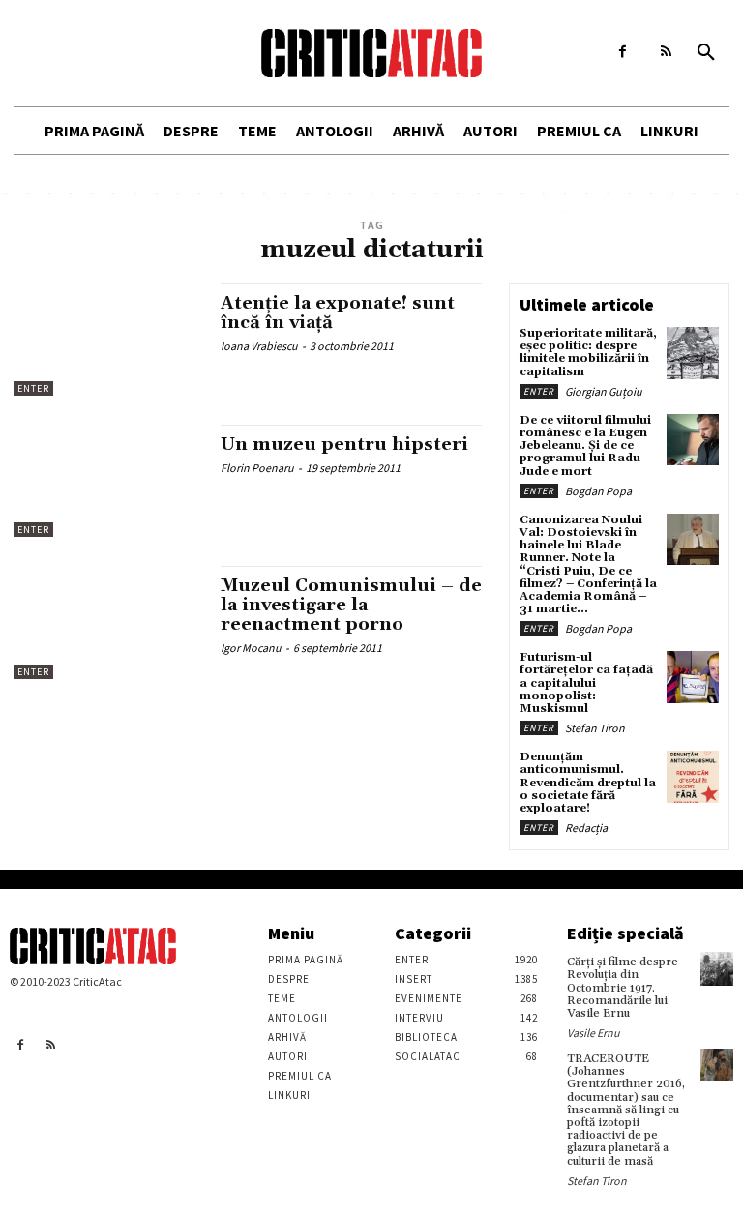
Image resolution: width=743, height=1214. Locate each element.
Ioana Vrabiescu (259, 346)
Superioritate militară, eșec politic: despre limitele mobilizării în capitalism (588, 352)
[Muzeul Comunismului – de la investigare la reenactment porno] (107, 622)
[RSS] (666, 52)
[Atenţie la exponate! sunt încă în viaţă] (107, 339)
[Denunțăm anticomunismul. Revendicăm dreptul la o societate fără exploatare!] (693, 777)
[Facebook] (622, 52)
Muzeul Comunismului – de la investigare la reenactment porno (351, 605)
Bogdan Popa (598, 491)
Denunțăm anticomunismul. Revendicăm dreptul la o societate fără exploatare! (588, 782)
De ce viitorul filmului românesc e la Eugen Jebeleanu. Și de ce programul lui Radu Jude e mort (585, 446)
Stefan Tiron (595, 728)
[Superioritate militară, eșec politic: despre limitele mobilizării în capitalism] (693, 353)
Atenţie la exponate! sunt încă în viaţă (338, 313)
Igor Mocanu (251, 647)
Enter (33, 388)
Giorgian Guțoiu (603, 391)
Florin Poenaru (257, 467)
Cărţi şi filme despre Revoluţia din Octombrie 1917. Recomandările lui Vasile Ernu (622, 988)
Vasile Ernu (593, 1032)
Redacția (586, 827)
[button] (706, 53)
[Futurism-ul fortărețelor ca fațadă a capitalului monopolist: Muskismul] (693, 677)
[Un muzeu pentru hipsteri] (107, 481)
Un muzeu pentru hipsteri (344, 444)
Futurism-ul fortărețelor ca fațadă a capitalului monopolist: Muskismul (586, 683)
